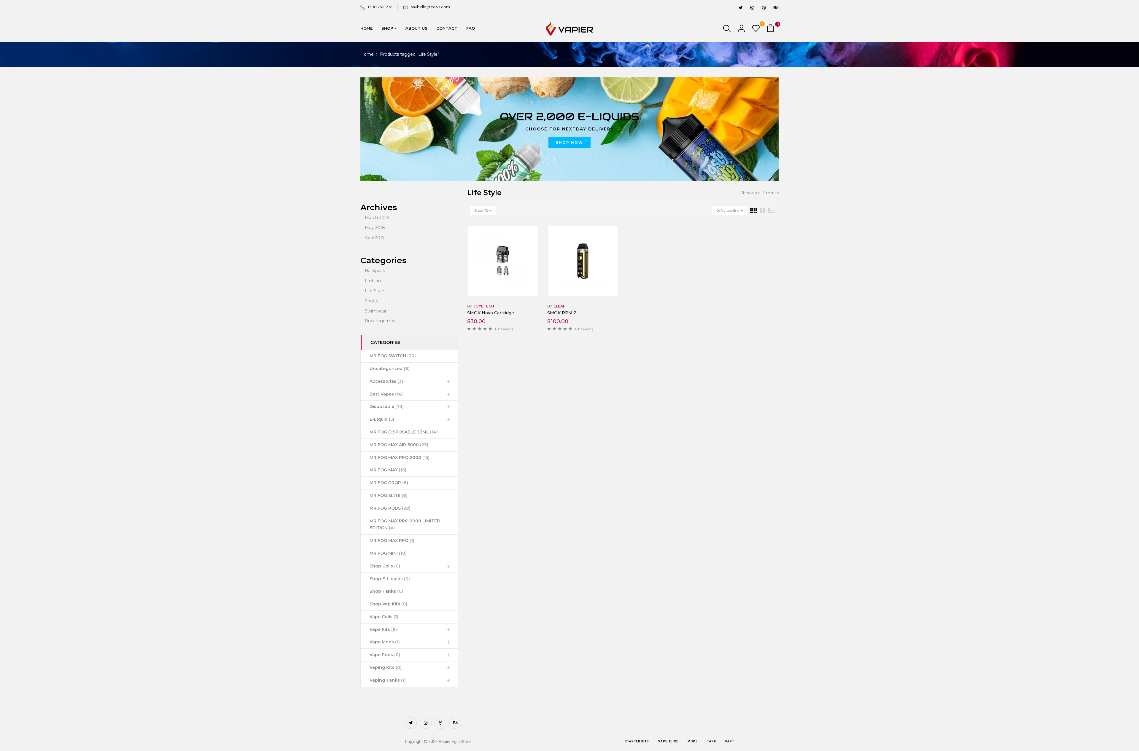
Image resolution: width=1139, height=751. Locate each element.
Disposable (387, 406)
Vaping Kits (386, 667)
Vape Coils (384, 616)
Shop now (569, 142)
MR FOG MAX (388, 470)
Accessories (386, 381)
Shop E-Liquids (390, 578)
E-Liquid (382, 419)
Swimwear (375, 311)
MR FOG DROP (389, 482)
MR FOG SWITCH (393, 355)
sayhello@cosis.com (430, 6)
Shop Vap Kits (388, 604)
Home (367, 54)
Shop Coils (385, 566)
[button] (771, 28)
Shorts (371, 301)
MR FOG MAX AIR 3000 (399, 444)
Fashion (373, 280)
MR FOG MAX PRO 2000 (399, 457)
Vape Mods (385, 642)
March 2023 (377, 217)
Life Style (374, 291)
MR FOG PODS (390, 508)
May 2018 (375, 227)
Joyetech (483, 306)
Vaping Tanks (388, 680)
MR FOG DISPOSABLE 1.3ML (404, 432)
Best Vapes (386, 394)
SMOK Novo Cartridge (490, 312)
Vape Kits (383, 629)
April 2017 (375, 237)
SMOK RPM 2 (561, 312)
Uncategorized (380, 320)
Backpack (375, 270)
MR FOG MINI (388, 553)
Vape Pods (385, 654)
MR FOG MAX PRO (392, 540)
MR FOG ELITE (389, 495)
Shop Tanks (386, 591)
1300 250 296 (380, 6)
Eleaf (559, 306)
